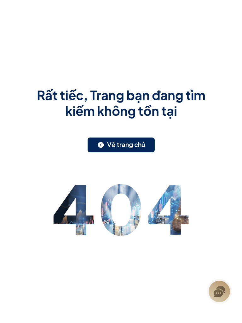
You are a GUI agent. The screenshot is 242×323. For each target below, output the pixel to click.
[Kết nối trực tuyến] (219, 291)
